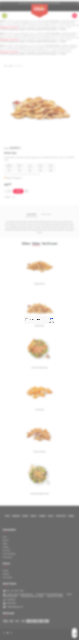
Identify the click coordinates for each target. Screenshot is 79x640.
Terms (52, 322)
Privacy (49, 322)
